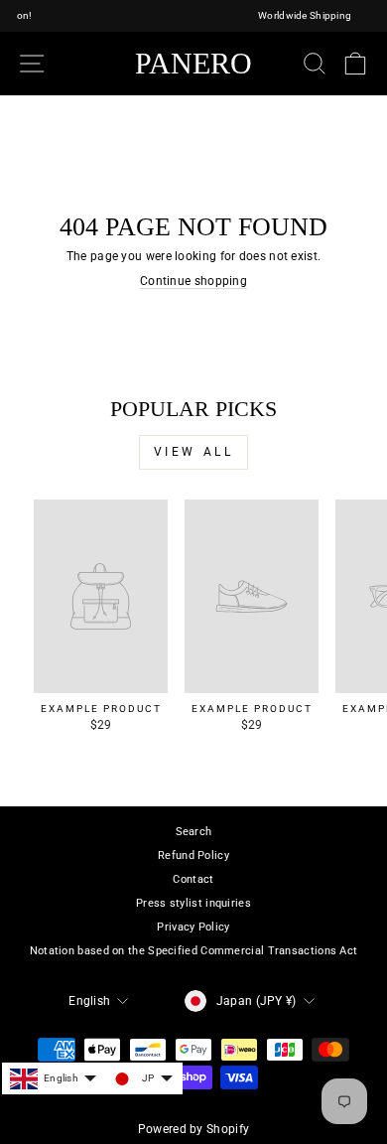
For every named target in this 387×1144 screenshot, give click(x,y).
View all (194, 452)
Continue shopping (193, 281)
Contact (193, 879)
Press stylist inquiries (193, 903)
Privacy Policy (193, 927)
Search (194, 831)
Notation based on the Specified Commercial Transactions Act (194, 950)
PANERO (193, 63)
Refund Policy (193, 855)
